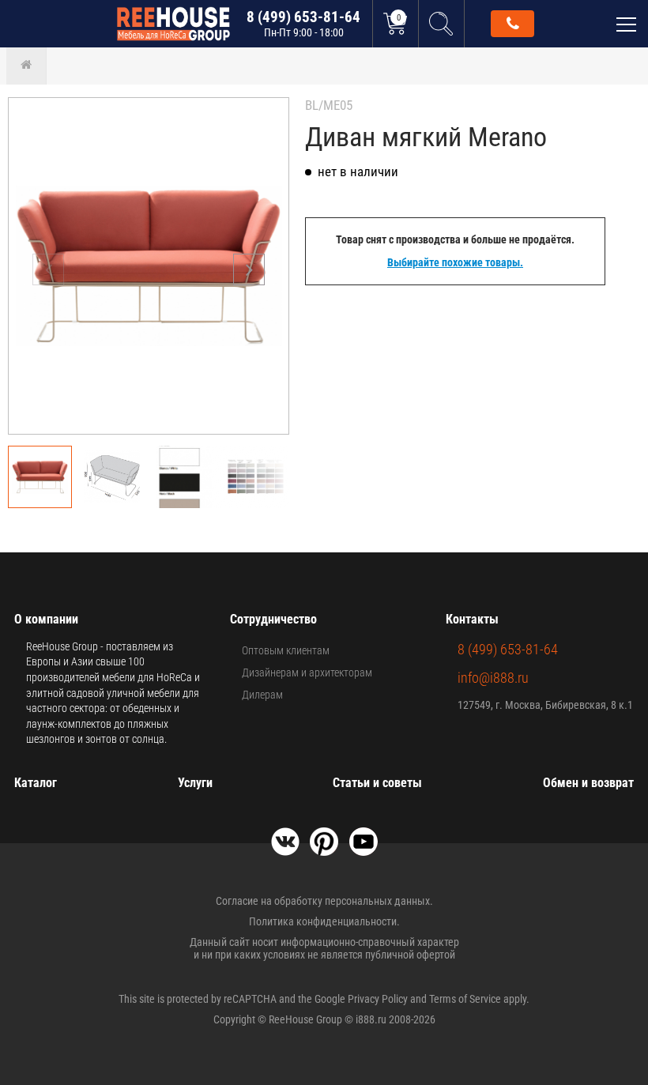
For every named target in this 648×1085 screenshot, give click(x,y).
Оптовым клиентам (286, 650)
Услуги (195, 782)
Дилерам (262, 694)
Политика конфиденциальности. (324, 921)
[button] (249, 269)
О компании (46, 619)
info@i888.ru (493, 677)
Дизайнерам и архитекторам (307, 672)
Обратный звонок (512, 23)
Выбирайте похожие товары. (455, 262)
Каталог (35, 782)
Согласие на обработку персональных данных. (324, 901)
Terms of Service (465, 999)
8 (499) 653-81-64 (303, 23)
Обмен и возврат (588, 782)
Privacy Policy (378, 999)
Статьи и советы (377, 782)
